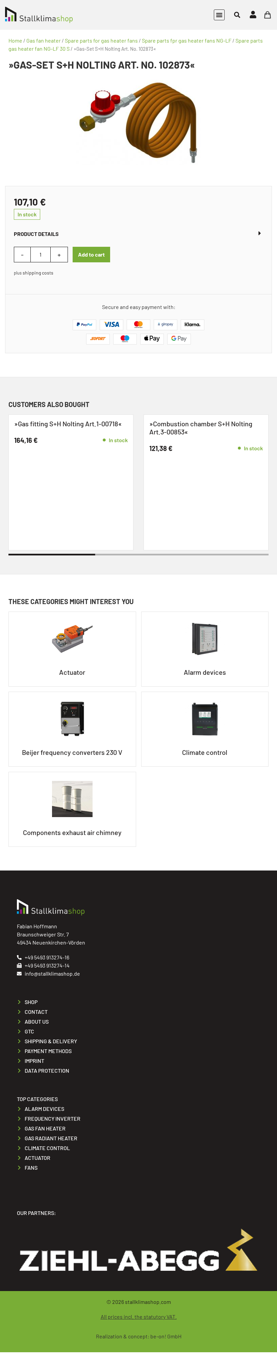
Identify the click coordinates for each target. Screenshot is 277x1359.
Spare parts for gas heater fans (101, 40)
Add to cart (91, 254)
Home (15, 40)
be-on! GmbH (165, 1336)
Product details (36, 234)
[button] (219, 14)
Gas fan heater (43, 40)
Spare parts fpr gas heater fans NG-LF (186, 40)
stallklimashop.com (148, 1301)
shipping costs (38, 273)
